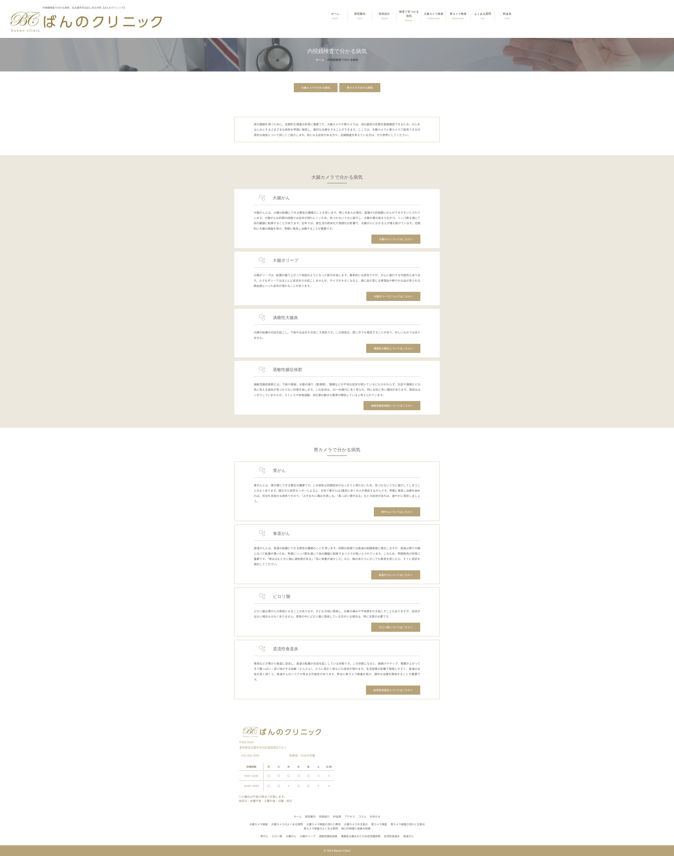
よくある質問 (482, 16)
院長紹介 (384, 16)
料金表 (507, 16)
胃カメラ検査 (458, 16)
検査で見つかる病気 (409, 16)
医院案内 (359, 16)
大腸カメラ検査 (433, 16)
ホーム (335, 16)
